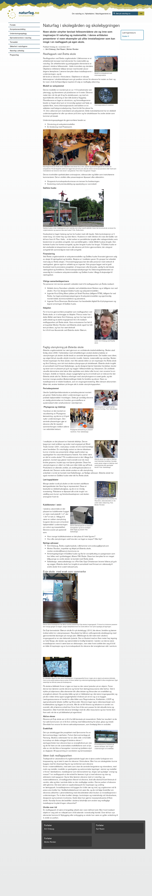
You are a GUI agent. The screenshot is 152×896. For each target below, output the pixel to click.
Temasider (14, 42)
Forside (13, 25)
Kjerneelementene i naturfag (20, 38)
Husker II (125, 36)
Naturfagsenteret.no (103, 13)
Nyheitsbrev (89, 13)
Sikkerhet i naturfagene (18, 46)
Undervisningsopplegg (18, 33)
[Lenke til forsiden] (23, 11)
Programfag (14, 55)
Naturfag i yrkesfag (17, 50)
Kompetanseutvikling (17, 29)
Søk (141, 13)
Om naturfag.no (78, 13)
